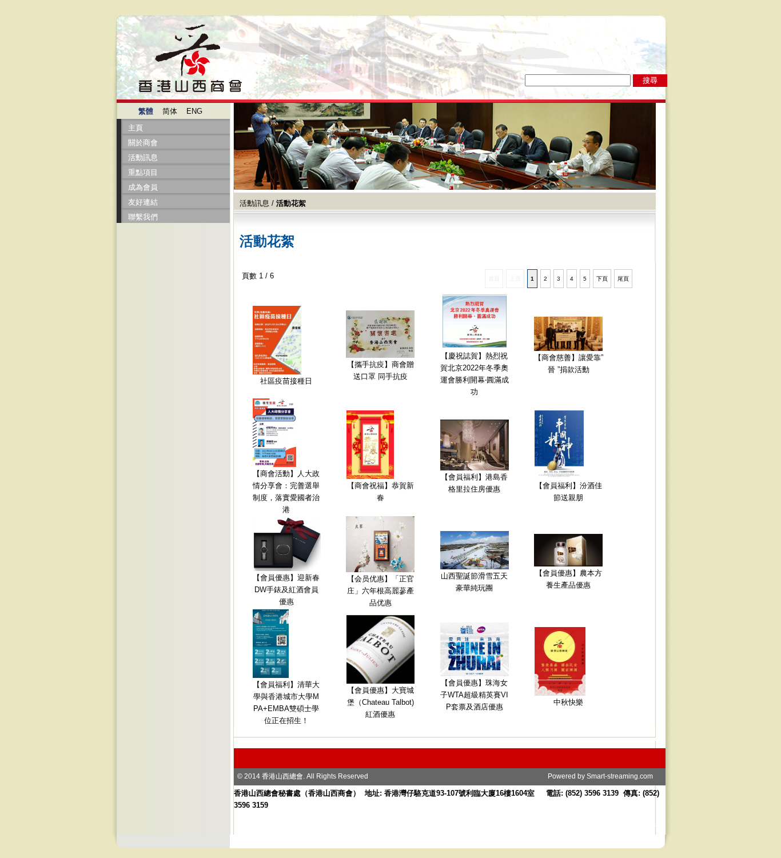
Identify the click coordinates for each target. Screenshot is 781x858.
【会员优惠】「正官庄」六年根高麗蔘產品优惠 (380, 590)
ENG (194, 111)
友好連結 (143, 202)
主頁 (135, 127)
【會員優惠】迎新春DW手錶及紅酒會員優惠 (286, 589)
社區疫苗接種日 (286, 381)
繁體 (145, 111)
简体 (169, 111)
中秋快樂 (568, 702)
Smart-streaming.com (620, 776)
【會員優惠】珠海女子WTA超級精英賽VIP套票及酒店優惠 (474, 695)
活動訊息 (143, 157)
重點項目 (143, 172)
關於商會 (143, 142)
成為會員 (143, 187)
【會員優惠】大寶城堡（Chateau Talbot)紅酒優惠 (380, 702)
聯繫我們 (143, 217)
